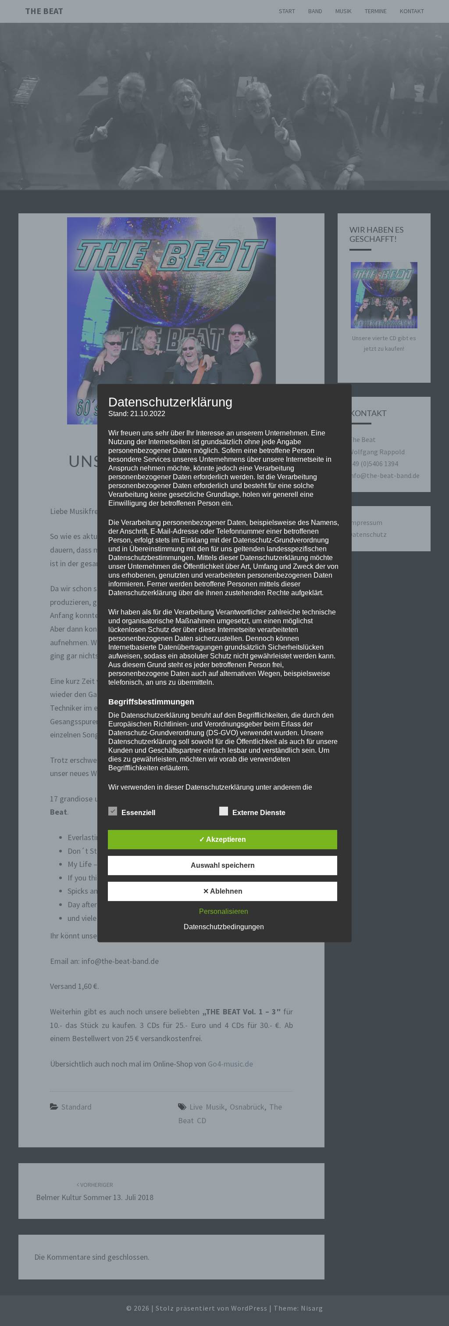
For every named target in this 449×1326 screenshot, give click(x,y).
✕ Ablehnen (222, 891)
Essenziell (138, 812)
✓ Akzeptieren (222, 839)
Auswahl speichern (223, 865)
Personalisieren (223, 911)
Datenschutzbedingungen (224, 927)
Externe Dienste (258, 812)
